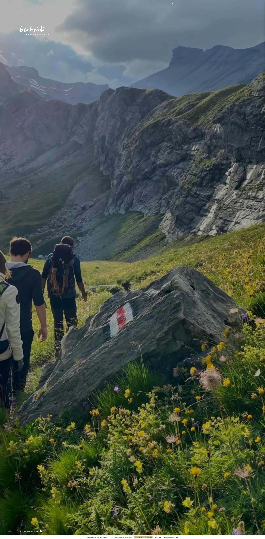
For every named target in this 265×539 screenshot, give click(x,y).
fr (172, 3)
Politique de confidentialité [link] (170, 537)
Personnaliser (157, 537)
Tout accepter (139, 537)
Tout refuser (148, 537)
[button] (177, 3)
